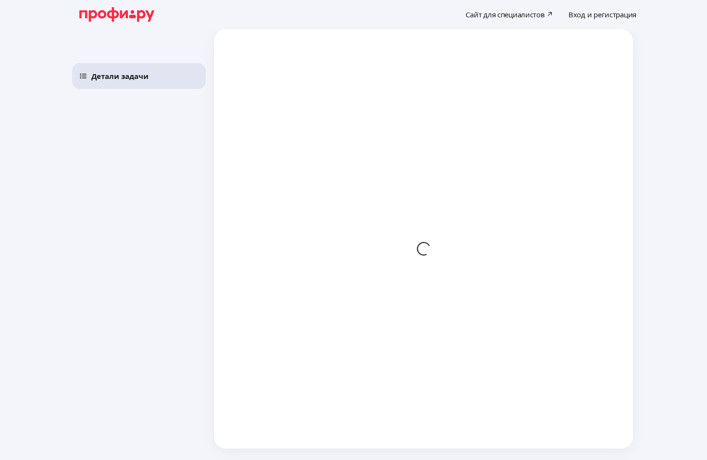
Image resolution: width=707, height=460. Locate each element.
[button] (139, 76)
